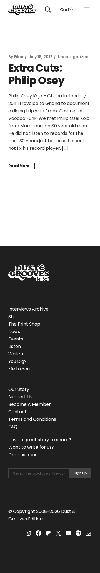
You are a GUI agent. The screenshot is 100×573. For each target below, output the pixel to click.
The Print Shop (24, 324)
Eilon (18, 57)
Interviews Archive (28, 309)
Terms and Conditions (32, 419)
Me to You (19, 369)
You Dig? (17, 361)
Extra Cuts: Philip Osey (36, 74)
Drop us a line (23, 454)
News (14, 331)
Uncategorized (73, 57)
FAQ (13, 427)
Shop (13, 316)
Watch (15, 354)
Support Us (20, 397)
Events (15, 339)
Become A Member (29, 404)
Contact (17, 412)
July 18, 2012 (40, 57)
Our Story (18, 389)
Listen (14, 346)
